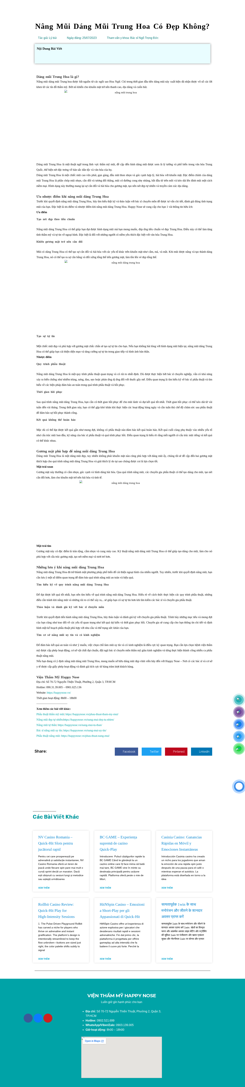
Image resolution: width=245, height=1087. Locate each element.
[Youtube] (47, 1018)
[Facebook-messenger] (38, 1018)
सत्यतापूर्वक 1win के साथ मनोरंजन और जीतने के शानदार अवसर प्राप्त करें (181, 910)
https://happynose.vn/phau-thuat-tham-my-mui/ (92, 714)
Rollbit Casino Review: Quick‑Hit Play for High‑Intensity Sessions (56, 910)
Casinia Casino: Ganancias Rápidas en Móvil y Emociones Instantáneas (181, 843)
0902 (94, 1020)
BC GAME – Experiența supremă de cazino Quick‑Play (118, 843)
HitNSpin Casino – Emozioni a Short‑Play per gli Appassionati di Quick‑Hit (122, 910)
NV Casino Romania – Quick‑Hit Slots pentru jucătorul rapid (55, 843)
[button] (126, 752)
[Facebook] (28, 1018)
